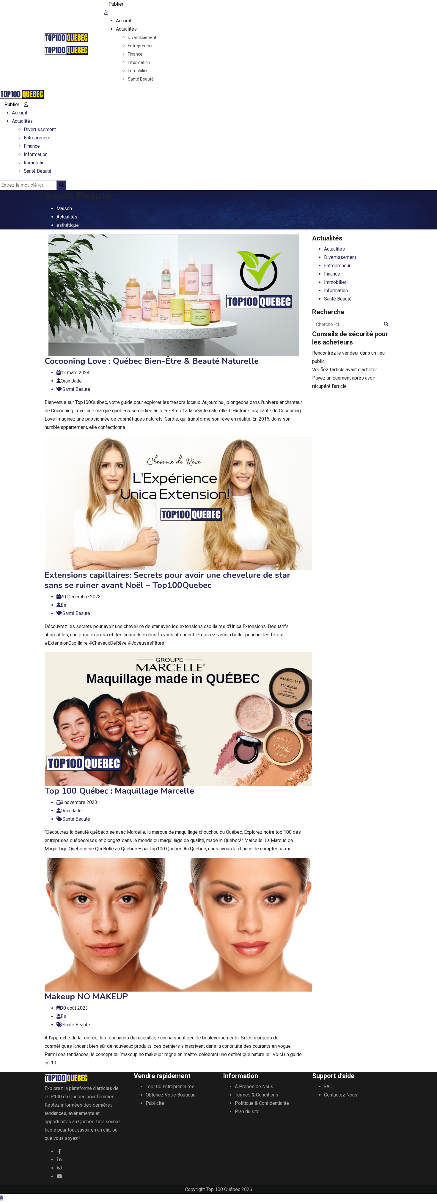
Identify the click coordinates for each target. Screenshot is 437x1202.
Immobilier (138, 70)
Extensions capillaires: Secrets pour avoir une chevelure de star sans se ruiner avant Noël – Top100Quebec (167, 580)
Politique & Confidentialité (262, 1103)
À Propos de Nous (254, 1086)
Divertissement (142, 37)
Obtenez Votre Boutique (171, 1095)
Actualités (126, 29)
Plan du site (247, 1111)
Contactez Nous (340, 1095)
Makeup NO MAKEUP (86, 996)
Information (139, 62)
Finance (135, 54)
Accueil (123, 20)
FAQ (328, 1086)
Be (63, 605)
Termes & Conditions (256, 1095)
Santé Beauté (141, 79)
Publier (116, 4)
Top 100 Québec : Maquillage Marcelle (119, 791)
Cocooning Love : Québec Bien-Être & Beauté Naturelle (152, 361)
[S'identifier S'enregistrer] (106, 12)
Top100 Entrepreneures (170, 1086)
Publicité (155, 1103)
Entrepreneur (140, 45)
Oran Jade (71, 381)
